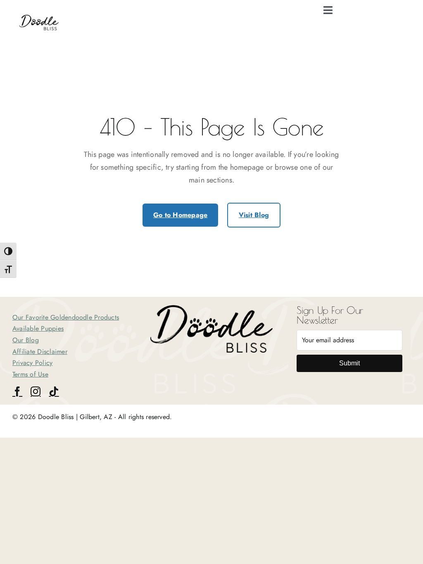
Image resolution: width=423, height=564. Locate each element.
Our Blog (25, 340)
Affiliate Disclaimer (39, 351)
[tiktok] (54, 391)
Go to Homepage (180, 215)
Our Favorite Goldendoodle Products (65, 317)
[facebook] (17, 391)
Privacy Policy (32, 362)
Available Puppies (38, 328)
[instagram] (35, 391)
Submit (349, 363)
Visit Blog (254, 215)
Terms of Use (30, 374)
